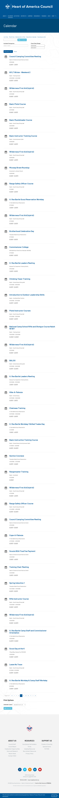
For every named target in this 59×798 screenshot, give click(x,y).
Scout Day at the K (17, 649)
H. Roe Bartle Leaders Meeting (22, 263)
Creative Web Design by (43, 783)
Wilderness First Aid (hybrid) (21, 88)
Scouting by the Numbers (29, 744)
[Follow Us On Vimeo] (25, 769)
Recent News (12, 753)
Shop (53, 16)
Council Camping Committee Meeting (25, 56)
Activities (16, 16)
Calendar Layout (8, 704)
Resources (37, 16)
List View (6, 37)
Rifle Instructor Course (19, 599)
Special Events (47, 746)
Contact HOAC (12, 756)
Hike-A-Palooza (16, 392)
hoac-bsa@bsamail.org (33, 780)
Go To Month (23, 40)
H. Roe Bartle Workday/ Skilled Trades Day (27, 424)
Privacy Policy (29, 753)
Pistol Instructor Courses (20, 311)
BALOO (12, 360)
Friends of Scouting (46, 744)
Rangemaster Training (18, 472)
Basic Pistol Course (17, 104)
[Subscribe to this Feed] (20, 37)
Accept (54, 795)
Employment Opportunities (12, 749)
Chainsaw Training (17, 408)
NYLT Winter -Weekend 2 (19, 72)
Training (43, 16)
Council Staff (12, 744)
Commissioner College (18, 247)
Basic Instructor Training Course (23, 136)
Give (49, 16)
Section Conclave (16, 456)
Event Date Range (35, 43)
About (4, 16)
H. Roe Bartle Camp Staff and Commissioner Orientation (28, 632)
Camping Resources (29, 749)
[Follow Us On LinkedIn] (35, 769)
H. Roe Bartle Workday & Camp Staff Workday (28, 680)
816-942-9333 (23, 780)
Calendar (10, 16)
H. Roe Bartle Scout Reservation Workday (26, 199)
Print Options (9, 700)
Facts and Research (12, 751)
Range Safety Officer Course (21, 183)
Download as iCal (41, 37)
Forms (29, 746)
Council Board (12, 746)
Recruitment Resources (29, 751)
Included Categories (9, 43)
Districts (23, 16)
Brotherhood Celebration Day (21, 231)
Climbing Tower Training (19, 279)
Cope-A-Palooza (16, 535)
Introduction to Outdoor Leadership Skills (26, 295)
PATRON (46, 749)
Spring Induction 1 (17, 583)
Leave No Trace (15, 664)
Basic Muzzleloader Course (20, 120)
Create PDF (8, 708)
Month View (12, 37)
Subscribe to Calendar (31, 37)
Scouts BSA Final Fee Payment (22, 551)
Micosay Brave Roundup (19, 168)
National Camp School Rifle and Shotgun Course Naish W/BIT (32, 328)
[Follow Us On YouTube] (40, 769)
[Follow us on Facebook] (20, 769)
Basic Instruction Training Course (23, 440)
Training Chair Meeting (19, 567)
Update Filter (8, 51)
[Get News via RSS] (30, 769)
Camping (30, 16)
